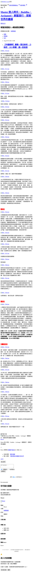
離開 (9, 570)
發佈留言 (3, 471)
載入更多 (3, 461)
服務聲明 (16, 551)
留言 (13, 450)
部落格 (5, 36)
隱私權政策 (27, 549)
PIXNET (7, 549)
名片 (5, 38)
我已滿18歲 (3, 570)
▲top (2, 459)
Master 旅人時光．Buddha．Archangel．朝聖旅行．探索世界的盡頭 (16, 16)
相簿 (5, 34)
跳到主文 (3, 23)
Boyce (2, 439)
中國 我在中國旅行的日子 (17, 456)
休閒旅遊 (13, 31)
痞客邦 (10, 450)
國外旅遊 (12, 454)
